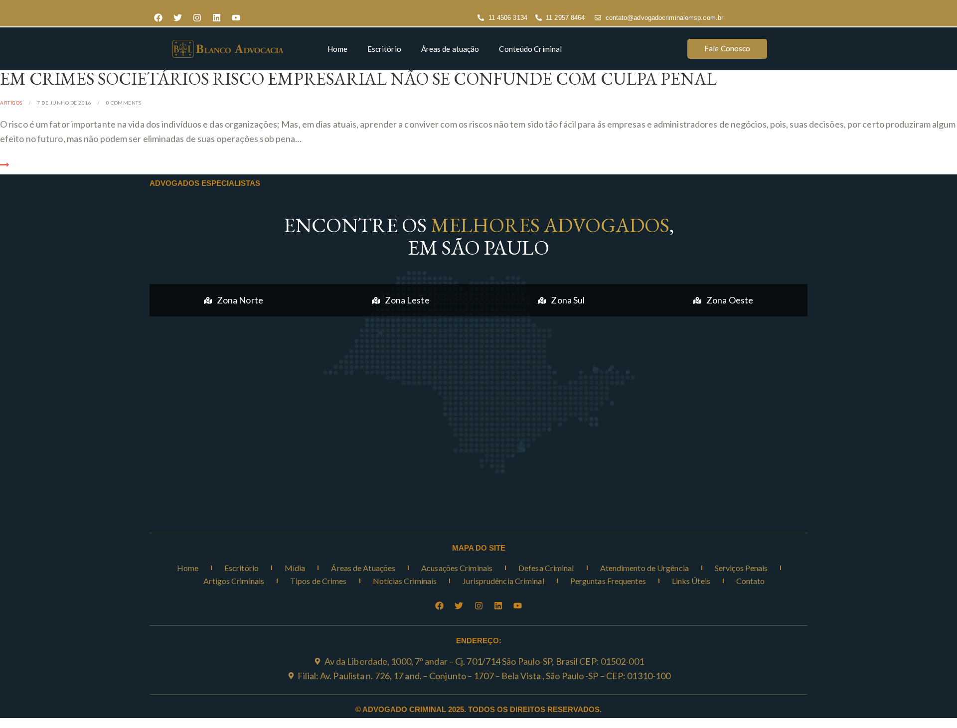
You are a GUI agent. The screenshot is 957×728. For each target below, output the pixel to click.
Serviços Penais (741, 568)
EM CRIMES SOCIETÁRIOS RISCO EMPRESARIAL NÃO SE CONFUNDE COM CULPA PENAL (358, 78)
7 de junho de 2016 (64, 103)
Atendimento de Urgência (644, 568)
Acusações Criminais (456, 568)
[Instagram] (196, 17)
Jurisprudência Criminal (503, 580)
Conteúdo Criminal (530, 48)
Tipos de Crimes (318, 580)
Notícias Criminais (405, 580)
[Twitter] (177, 17)
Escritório (384, 48)
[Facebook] (158, 17)
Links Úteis (691, 580)
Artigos (11, 103)
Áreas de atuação (450, 48)
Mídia (295, 568)
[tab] (234, 300)
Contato (750, 580)
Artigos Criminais (233, 580)
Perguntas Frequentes (608, 580)
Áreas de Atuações (363, 568)
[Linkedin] (216, 17)
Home (337, 48)
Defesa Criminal (546, 568)
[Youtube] (235, 17)
